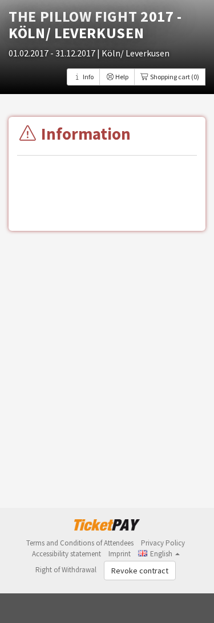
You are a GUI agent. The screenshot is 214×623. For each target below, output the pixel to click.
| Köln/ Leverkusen (133, 53)
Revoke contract (139, 570)
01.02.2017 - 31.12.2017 (53, 53)
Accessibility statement (66, 554)
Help (121, 76)
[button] (159, 554)
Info (88, 76)
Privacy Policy (163, 543)
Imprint (119, 554)
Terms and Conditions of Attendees (80, 543)
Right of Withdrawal (65, 570)
